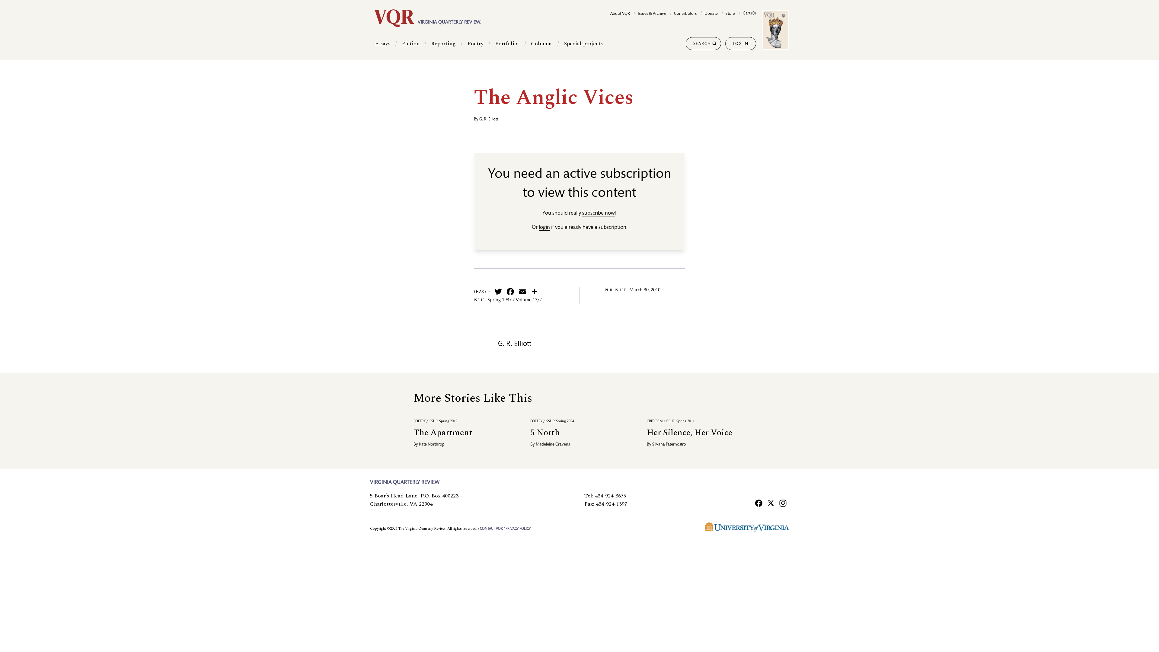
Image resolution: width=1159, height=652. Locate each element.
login (544, 227)
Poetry (475, 44)
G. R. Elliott (488, 119)
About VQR (620, 14)
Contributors (685, 14)
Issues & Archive (652, 14)
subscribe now (598, 213)
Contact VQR (491, 529)
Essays (382, 44)
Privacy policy (518, 529)
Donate (711, 14)
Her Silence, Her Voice (689, 432)
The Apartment (442, 432)
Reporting (443, 44)
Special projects (583, 44)
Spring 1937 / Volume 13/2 (514, 300)
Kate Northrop (432, 445)
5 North (545, 432)
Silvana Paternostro (669, 445)
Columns (541, 44)
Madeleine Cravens (553, 445)
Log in (741, 44)
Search (702, 44)
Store (730, 14)
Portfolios (507, 44)
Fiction (411, 44)
